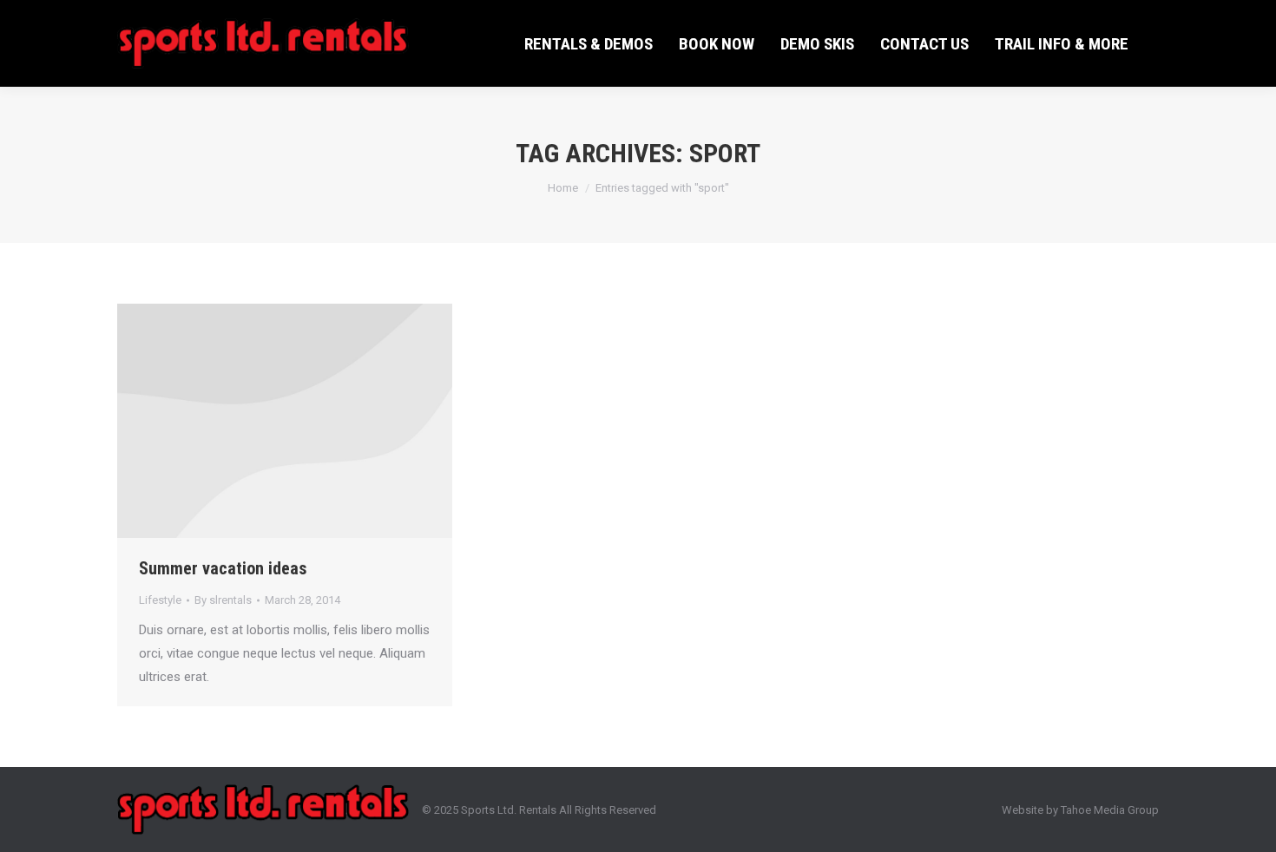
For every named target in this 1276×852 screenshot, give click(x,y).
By (223, 599)
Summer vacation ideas (223, 568)
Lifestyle (160, 599)
